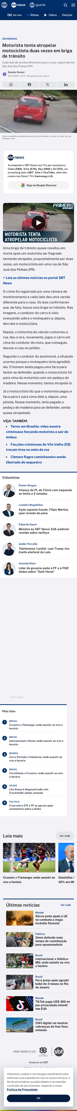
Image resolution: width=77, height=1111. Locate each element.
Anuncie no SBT (38, 1062)
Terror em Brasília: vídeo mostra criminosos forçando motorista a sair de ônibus (37, 431)
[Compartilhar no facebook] (29, 85)
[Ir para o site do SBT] (59, 1051)
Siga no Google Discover (42, 185)
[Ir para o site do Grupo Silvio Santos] (32, 1051)
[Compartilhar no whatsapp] (11, 85)
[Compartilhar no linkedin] (66, 85)
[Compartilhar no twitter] (47, 85)
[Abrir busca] (65, 5)
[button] (29, 867)
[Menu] (73, 5)
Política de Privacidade (22, 1089)
